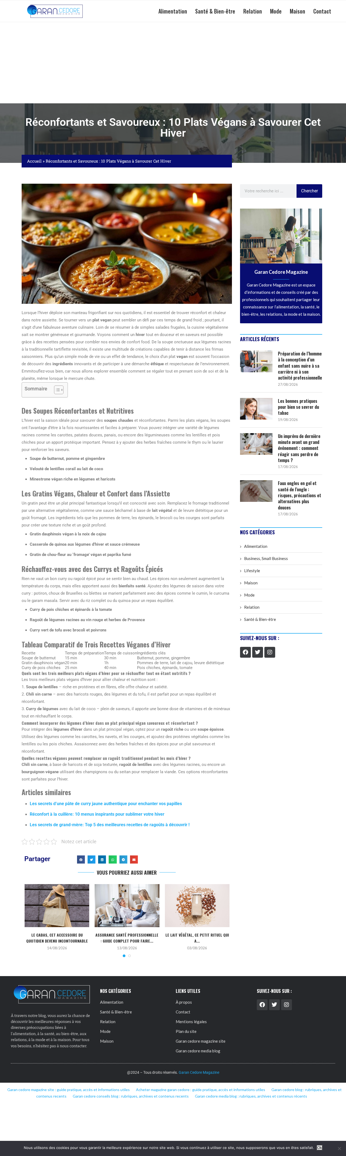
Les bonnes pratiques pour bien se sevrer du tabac (298, 407)
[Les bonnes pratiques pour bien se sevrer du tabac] (256, 409)
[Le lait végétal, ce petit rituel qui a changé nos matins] (197, 905)
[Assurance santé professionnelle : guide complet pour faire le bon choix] (127, 905)
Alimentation (172, 11)
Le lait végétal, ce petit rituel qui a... (197, 938)
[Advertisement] (173, 63)
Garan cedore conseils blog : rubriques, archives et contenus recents (131, 1096)
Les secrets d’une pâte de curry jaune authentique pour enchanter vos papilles (106, 803)
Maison (297, 11)
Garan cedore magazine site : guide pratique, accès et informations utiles (68, 1089)
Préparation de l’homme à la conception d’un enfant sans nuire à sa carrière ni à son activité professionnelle (300, 366)
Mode (276, 11)
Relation (252, 11)
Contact (322, 11)
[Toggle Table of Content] (56, 389)
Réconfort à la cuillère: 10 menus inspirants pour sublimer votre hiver (97, 814)
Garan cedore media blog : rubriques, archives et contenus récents (251, 1096)
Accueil (34, 161)
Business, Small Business (266, 558)
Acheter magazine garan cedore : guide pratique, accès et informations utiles (200, 1089)
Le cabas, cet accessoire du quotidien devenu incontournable (57, 938)
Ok (319, 1148)
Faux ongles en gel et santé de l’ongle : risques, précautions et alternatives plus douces (299, 495)
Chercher (309, 190)
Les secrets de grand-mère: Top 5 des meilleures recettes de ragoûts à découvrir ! (109, 824)
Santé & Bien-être (215, 11)
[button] (81, 859)
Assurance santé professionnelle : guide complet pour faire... (126, 938)
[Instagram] (269, 652)
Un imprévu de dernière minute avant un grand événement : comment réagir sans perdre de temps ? (299, 448)
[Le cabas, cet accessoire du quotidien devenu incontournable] (57, 905)
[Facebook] (245, 652)
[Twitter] (257, 652)
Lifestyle (252, 570)
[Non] (339, 1148)
